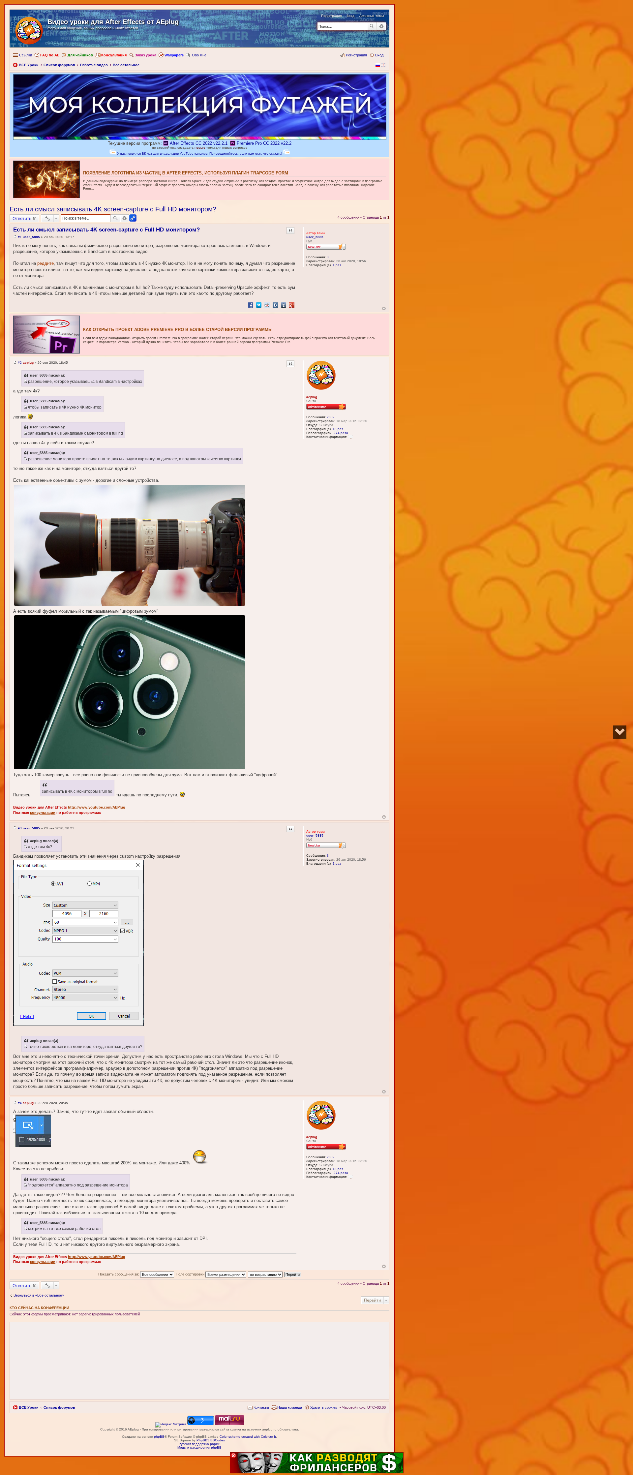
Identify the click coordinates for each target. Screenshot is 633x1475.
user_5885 (314, 237)
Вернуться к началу (384, 308)
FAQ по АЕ (49, 55)
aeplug (311, 397)
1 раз (337, 265)
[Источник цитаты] (25, 381)
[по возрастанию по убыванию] (265, 1274)
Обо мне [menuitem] (199, 55)
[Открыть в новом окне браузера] (170, 1424)
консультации (42, 812)
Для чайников (80, 55)
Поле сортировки (190, 1274)
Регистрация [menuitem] (356, 55)
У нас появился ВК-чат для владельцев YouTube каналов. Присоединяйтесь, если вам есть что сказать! (199, 153)
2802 (331, 417)
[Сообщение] (15, 237)
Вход (350, 15)
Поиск (372, 26)
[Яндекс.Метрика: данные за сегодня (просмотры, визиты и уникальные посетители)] (170, 1425)
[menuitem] (258, 1407)
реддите (45, 263)
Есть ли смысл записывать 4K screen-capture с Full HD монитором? (113, 209)
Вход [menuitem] (379, 55)
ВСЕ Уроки (29, 1407)
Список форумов (59, 1407)
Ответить (22, 218)
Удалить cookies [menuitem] (323, 1407)
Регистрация (331, 15)
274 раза (341, 433)
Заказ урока (145, 55)
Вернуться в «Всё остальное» (39, 1295)
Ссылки (25, 55)
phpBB (159, 1436)
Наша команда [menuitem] (289, 1407)
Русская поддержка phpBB (200, 1444)
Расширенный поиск (381, 26)
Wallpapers (174, 55)
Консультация (114, 55)
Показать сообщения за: (119, 1274)
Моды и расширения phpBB (199, 1447)
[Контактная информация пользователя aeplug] (350, 437)
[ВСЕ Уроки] (29, 29)
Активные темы (371, 15)
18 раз (338, 429)
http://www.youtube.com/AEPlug (96, 807)
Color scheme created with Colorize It (248, 1436)
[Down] (619, 732)
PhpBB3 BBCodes (210, 1440)
